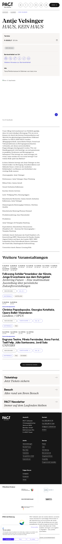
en (36, 5)
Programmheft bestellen (49, 462)
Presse (44, 444)
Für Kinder (23, 355)
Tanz (16, 326)
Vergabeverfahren (47, 456)
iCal (20, 291)
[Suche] (31, 5)
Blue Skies (25, 450)
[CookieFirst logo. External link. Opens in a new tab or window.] (3, 528)
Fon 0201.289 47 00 (47, 420)
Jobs (43, 447)
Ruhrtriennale (8, 296)
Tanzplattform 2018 (28, 456)
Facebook (26, 476)
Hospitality (45, 459)
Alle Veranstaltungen (30, 365)
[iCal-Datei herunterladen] (57, 40)
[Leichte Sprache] (41, 5)
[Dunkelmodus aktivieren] (46, 5)
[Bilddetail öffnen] (56, 114)
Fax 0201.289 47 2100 (48, 423)
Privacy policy (34, 527)
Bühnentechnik (46, 453)
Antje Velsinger (22, 21)
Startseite (5, 12)
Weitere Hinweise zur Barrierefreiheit (17, 62)
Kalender (13, 12)
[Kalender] (20, 5)
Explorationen (27, 459)
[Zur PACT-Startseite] (7, 5)
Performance (9, 48)
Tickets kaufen (24, 320)
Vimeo (24, 479)
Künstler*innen (27, 447)
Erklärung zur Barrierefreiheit (46, 537)
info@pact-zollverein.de (49, 426)
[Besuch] (26, 5)
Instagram (26, 473)
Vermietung (45, 450)
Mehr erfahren (8, 291)
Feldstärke (26, 453)
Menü (53, 5)
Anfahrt (44, 429)
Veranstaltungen (27, 444)
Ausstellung (18, 296)
